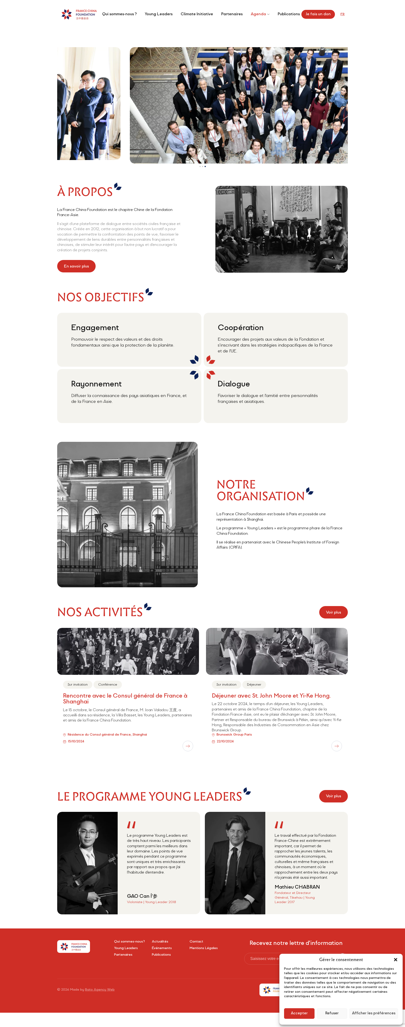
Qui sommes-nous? (129, 943)
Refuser (332, 1013)
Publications (289, 14)
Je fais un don (318, 14)
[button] (395, 959)
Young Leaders (158, 14)
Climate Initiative (197, 14)
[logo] (79, 14)
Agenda (258, 14)
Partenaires (232, 14)
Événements (162, 949)
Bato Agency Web (100, 991)
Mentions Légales (204, 949)
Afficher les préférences (373, 1013)
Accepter (299, 1013)
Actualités (160, 943)
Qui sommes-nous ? (119, 14)
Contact (196, 943)
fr (343, 14)
